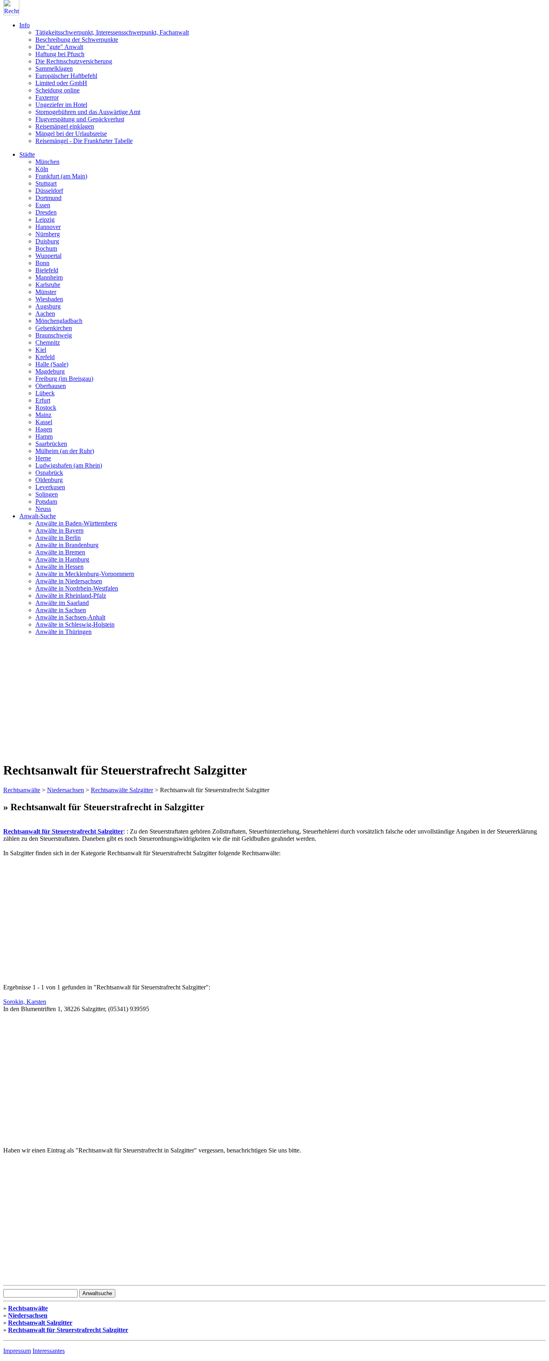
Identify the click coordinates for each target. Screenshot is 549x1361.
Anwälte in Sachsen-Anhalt (70, 617)
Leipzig (45, 219)
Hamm (44, 436)
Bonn (42, 263)
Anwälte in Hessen (59, 566)
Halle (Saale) (51, 364)
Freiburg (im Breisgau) (64, 378)
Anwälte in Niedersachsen (68, 581)
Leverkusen (50, 487)
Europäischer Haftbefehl (66, 75)
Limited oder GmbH (61, 83)
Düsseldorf (49, 190)
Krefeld (45, 357)
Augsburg (48, 306)
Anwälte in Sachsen (60, 610)
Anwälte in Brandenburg (66, 545)
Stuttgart (46, 183)
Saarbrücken (51, 443)
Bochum (46, 248)
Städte (27, 154)
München (47, 161)
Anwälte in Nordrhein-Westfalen (76, 588)
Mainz (43, 414)
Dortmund (48, 197)
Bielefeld (46, 270)
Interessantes (49, 1350)
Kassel (43, 422)
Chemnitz (47, 342)
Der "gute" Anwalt (59, 46)
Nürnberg (47, 234)
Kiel (40, 349)
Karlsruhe (47, 284)
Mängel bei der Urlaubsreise (71, 133)
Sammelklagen (54, 68)
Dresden (46, 212)
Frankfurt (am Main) (61, 176)
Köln (41, 169)
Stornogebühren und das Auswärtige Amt (87, 111)
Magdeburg (50, 371)
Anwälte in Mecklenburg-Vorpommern (84, 573)
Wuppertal (48, 255)
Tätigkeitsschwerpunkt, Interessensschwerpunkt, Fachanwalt (112, 32)
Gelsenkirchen (53, 328)
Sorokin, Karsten (24, 1001)
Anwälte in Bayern (59, 530)
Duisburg (47, 241)
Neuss (43, 508)
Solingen (46, 494)
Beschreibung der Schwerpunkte (76, 39)
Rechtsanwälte (21, 790)
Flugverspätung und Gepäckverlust (79, 119)
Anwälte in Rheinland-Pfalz (70, 595)
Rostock (45, 407)
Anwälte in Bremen (60, 552)
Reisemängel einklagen (64, 126)
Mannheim (49, 277)
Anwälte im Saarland (62, 602)
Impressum (17, 1350)
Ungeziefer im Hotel (61, 104)
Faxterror (47, 97)
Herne (43, 458)
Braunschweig (53, 335)
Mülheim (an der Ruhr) (64, 451)
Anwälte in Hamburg (62, 559)
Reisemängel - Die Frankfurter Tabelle (84, 140)
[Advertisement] (274, 698)
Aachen (45, 313)
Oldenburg (49, 479)
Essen (42, 205)
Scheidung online (57, 90)
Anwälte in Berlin (58, 537)
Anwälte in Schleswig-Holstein (75, 624)
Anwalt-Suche (37, 516)
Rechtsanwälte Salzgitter (122, 790)
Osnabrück (49, 472)
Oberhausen (50, 385)
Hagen (43, 429)
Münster (45, 291)
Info (24, 25)
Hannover (48, 226)
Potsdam (46, 501)
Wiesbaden (49, 299)
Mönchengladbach (58, 320)
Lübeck (45, 393)
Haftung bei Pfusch (59, 54)
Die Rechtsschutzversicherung (73, 61)
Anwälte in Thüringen (63, 631)
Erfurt (42, 400)
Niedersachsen (65, 790)
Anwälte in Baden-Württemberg (76, 523)
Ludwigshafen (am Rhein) (68, 465)
